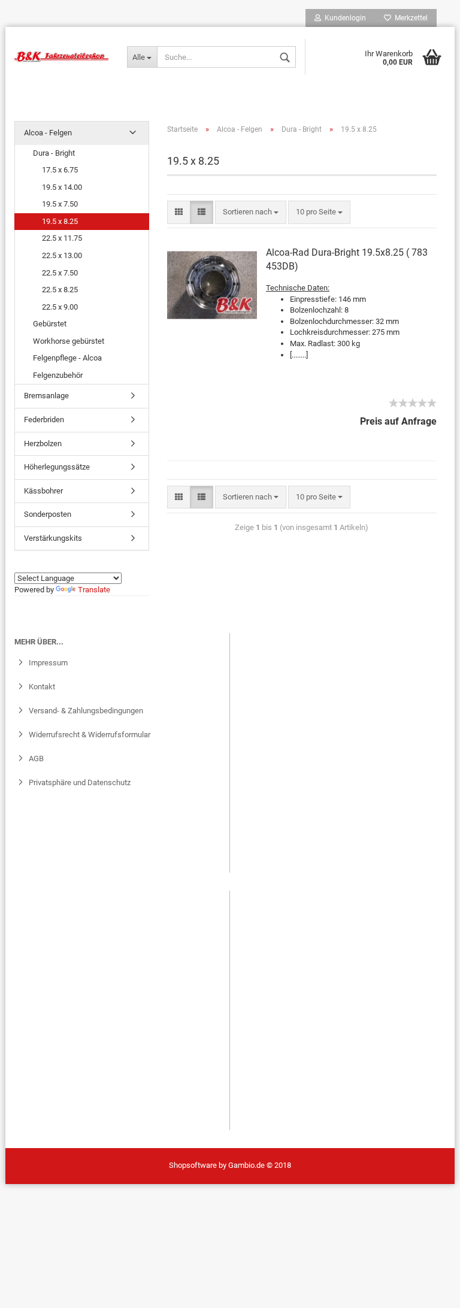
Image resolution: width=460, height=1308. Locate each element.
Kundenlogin (343, 18)
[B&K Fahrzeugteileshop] (61, 57)
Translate (94, 589)
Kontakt (41, 686)
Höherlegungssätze (57, 466)
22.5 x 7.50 (60, 272)
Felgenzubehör (58, 375)
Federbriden (44, 419)
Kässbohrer (43, 490)
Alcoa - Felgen (48, 132)
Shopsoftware (193, 1165)
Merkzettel (409, 18)
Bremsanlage (46, 395)
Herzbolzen (43, 443)
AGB (35, 758)
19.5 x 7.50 (60, 203)
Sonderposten (47, 514)
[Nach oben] (33, 1290)
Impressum (47, 662)
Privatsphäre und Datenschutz (79, 782)
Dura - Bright (54, 153)
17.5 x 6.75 (60, 169)
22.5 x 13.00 (62, 255)
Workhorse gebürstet (68, 341)
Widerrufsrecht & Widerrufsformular (88, 734)
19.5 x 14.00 (62, 187)
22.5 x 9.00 (60, 306)
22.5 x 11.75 (62, 238)
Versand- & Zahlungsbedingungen (85, 710)
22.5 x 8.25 (60, 289)
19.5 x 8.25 (60, 221)
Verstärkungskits (53, 538)
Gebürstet (49, 323)
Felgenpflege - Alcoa (67, 357)
